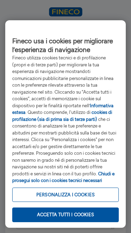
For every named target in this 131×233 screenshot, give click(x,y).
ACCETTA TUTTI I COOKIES (65, 214)
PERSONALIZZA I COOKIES (65, 194)
